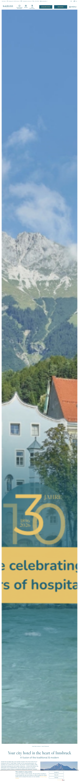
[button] (5, 306)
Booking (61, 7)
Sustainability (44, 1)
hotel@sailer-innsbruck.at (27, 1)
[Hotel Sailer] (8, 6)
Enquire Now (45, 7)
